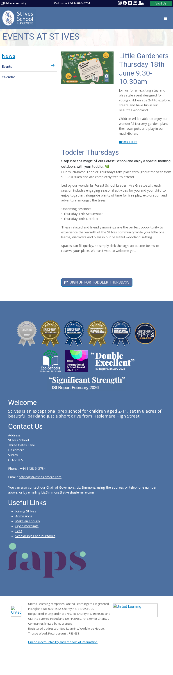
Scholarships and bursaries (35, 536)
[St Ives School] (18, 18)
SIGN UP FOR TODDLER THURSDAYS (100, 282)
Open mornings (27, 526)
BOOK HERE (128, 142)
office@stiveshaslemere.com (40, 477)
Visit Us (160, 3)
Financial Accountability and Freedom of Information (63, 642)
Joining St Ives (25, 511)
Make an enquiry (15, 3)
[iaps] (47, 560)
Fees (18, 531)
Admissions (23, 516)
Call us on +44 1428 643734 (72, 3)
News (8, 56)
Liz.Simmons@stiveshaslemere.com (67, 492)
